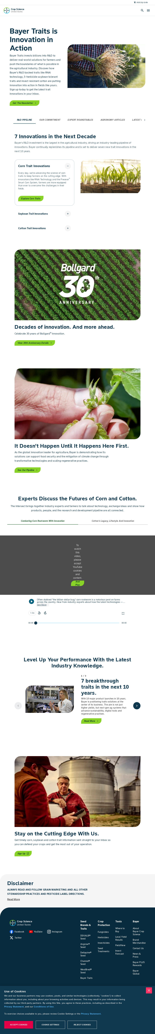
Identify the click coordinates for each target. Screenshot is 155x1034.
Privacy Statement (14, 1006)
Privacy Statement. (91, 1014)
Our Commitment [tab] (50, 120)
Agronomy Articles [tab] (113, 120)
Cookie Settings (50, 1025)
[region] (77, 1010)
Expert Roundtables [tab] (80, 120)
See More (41, 604)
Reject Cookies (82, 1025)
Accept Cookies (18, 1025)
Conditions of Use (43, 1006)
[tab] (42, 521)
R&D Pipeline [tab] (24, 120)
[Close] (149, 990)
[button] (44, 166)
